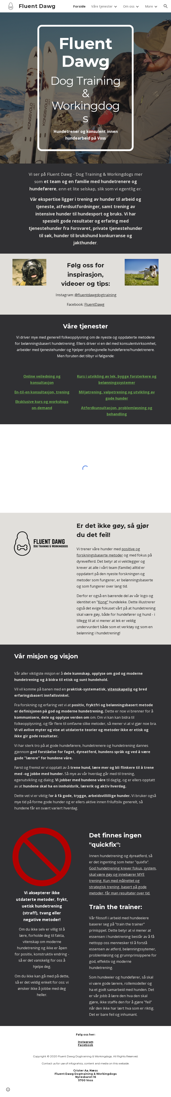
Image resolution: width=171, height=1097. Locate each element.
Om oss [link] (128, 6)
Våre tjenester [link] (102, 6)
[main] (85, 88)
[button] (165, 6)
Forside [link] (79, 6)
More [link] (149, 6)
